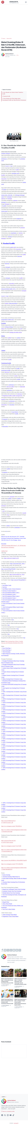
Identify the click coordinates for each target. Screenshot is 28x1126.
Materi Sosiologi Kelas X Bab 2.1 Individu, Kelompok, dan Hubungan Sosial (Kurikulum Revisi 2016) (20, 981)
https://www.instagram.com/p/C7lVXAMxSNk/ (12, 864)
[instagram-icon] (8, 1115)
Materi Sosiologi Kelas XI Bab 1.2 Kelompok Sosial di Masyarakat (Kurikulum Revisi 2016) (7, 980)
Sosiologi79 (13, 1)
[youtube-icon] (10, 1115)
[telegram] (14, 950)
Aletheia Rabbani (11, 1100)
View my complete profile (8, 1111)
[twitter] (8, 950)
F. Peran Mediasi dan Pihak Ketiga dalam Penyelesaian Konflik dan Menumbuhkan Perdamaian (14, 99)
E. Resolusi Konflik (6, 96)
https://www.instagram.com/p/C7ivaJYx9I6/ (11, 846)
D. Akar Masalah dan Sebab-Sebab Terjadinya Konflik (12, 93)
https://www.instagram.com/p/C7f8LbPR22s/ (11, 826)
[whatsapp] (11, 950)
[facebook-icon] (2, 1115)
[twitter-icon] (5, 1115)
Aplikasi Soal (4, 551)
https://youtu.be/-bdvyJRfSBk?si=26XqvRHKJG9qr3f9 (14, 860)
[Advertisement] (14, 21)
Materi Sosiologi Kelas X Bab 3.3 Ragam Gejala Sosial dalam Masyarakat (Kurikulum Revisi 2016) (20, 1002)
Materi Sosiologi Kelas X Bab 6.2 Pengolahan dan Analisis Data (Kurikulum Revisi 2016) (7, 1001)
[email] (20, 950)
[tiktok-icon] (13, 1115)
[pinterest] (17, 950)
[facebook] (5, 950)
